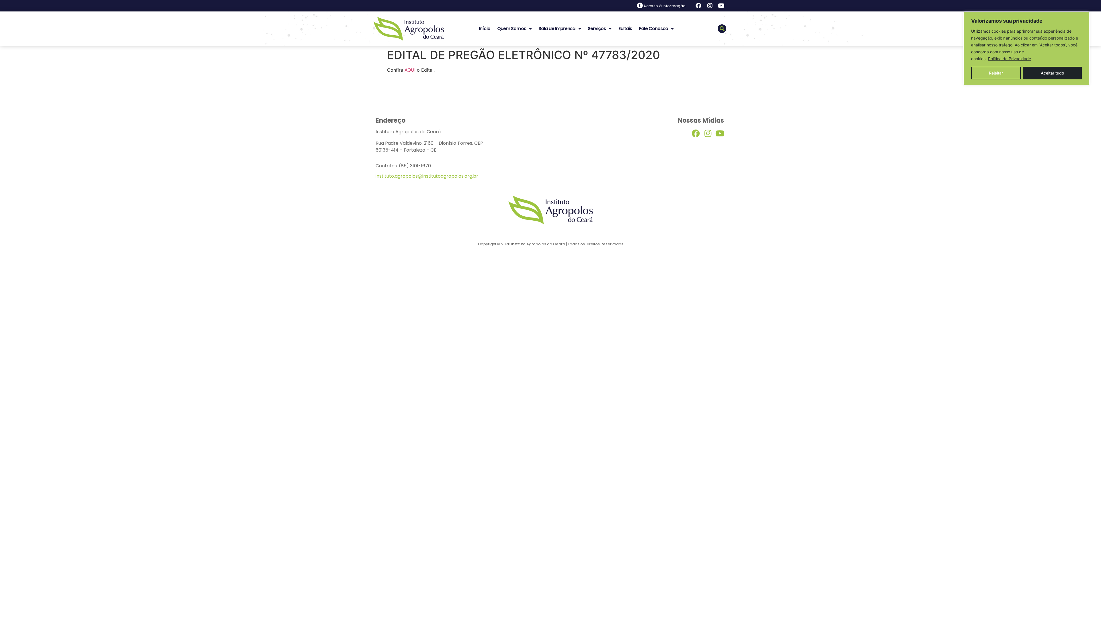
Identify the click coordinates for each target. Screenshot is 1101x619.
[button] (722, 28)
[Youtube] (721, 5)
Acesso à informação (664, 6)
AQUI (410, 70)
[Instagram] (710, 5)
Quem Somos (511, 28)
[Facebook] (698, 5)
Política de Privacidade (1009, 58)
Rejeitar (996, 72)
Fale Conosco (653, 28)
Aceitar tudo (1052, 72)
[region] (1026, 48)
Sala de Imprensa (556, 28)
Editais (625, 28)
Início (484, 28)
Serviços (597, 28)
